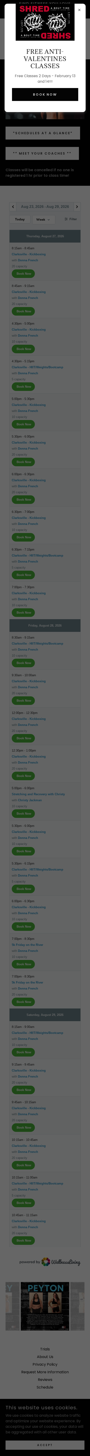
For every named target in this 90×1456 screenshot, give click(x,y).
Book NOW (45, 94)
